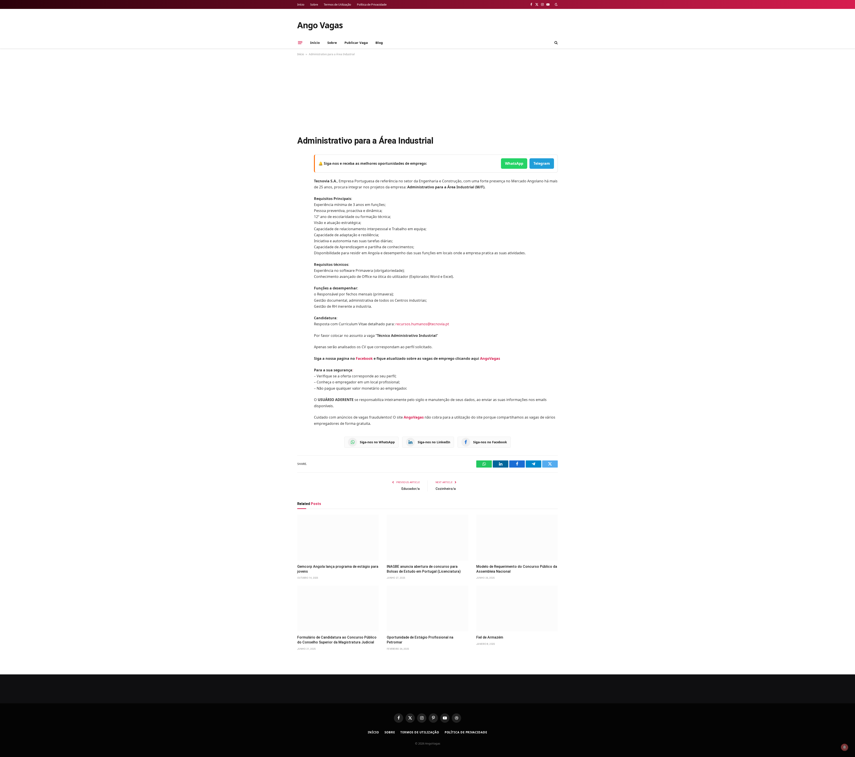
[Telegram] (301, 203)
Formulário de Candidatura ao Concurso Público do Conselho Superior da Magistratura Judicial (337, 639)
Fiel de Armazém (489, 637)
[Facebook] (301, 169)
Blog (379, 42)
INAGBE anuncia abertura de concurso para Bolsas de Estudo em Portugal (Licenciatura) (424, 569)
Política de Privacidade (372, 4)
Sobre (314, 4)
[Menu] (300, 42)
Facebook (364, 358)
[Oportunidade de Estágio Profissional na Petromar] (427, 608)
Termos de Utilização (337, 4)
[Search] (556, 43)
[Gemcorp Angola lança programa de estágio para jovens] (338, 538)
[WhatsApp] (301, 214)
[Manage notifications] (844, 747)
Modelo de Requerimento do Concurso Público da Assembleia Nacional (516, 569)
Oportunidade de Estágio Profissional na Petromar (420, 639)
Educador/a (410, 489)
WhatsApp (514, 163)
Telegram (541, 163)
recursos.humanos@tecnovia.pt (422, 324)
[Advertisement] (427, 95)
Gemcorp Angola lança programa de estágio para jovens (337, 569)
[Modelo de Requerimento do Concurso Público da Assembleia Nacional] (517, 538)
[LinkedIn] (301, 191)
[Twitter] (301, 180)
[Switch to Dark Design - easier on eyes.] (556, 4)
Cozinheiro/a (446, 489)
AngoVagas (490, 358)
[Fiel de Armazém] (517, 608)
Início (300, 4)
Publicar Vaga (356, 42)
